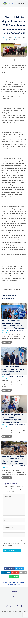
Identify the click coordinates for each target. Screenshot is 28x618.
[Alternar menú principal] (10, 4)
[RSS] (21, 606)
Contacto (14, 598)
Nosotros (14, 596)
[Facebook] (14, 606)
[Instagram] (10, 606)
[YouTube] (17, 606)
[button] (13, 4)
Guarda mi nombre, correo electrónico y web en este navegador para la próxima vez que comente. (14, 543)
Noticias (14, 594)
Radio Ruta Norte (13, 330)
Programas (14, 591)
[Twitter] (7, 606)
